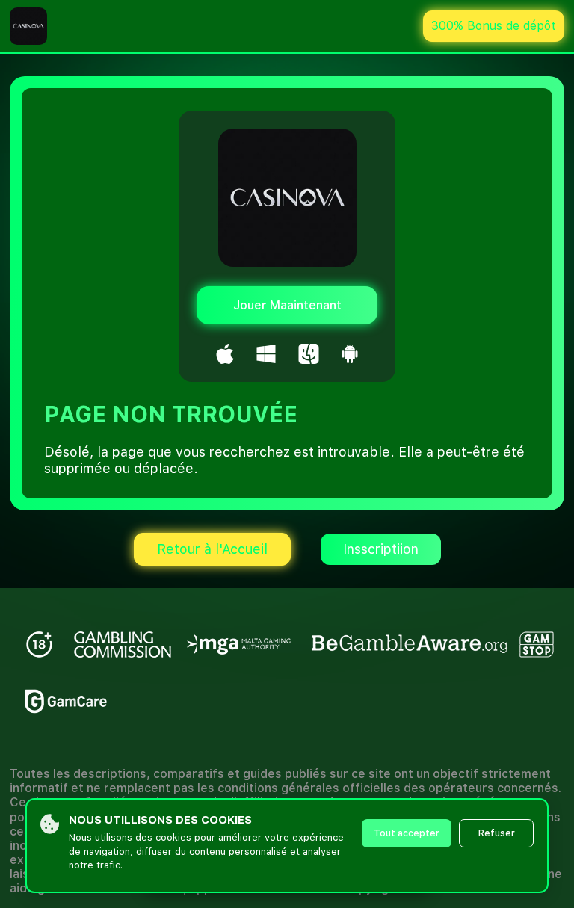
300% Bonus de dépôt (493, 26)
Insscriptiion (381, 549)
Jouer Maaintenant (287, 305)
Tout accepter (406, 833)
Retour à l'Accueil (212, 549)
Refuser (496, 833)
